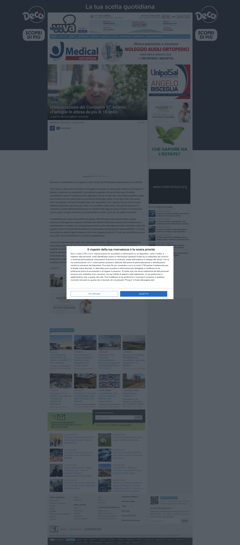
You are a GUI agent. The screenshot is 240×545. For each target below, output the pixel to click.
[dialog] (120, 272)
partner (90, 254)
